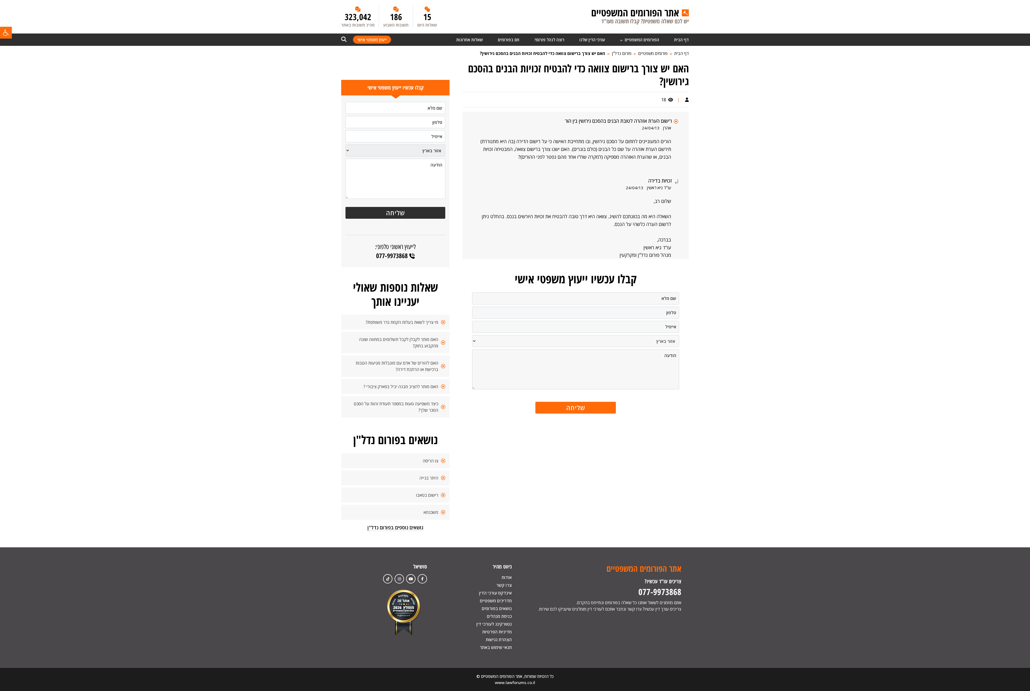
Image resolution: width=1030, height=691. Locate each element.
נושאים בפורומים (497, 608)
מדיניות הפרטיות (497, 632)
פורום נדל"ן (621, 53)
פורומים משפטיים (653, 53)
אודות (507, 577)
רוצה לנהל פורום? (549, 39)
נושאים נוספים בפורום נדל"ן (395, 527)
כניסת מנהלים (499, 616)
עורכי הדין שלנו (592, 39)
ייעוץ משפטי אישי (372, 39)
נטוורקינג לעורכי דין (494, 624)
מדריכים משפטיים (496, 601)
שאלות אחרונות (469, 39)
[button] (6, 33)
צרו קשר (504, 585)
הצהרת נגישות (499, 639)
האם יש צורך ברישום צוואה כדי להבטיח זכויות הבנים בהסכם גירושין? (542, 53)
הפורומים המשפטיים (641, 39)
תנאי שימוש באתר (496, 647)
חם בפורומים (508, 39)
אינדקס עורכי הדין (495, 593)
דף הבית (681, 39)
